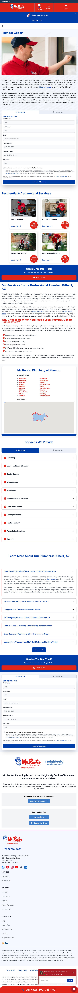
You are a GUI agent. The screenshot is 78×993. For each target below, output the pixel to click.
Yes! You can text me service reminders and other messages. (24, 168)
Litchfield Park (45, 384)
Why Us (4, 901)
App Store (40, 817)
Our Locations (7, 929)
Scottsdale (43, 392)
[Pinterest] (7, 867)
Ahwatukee (22, 378)
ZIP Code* (6, 159)
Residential (21, 112)
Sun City (43, 394)
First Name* (6, 119)
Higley (42, 382)
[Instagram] (12, 867)
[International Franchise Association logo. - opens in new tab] (5, 943)
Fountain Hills (23, 392)
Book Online (39, 9)
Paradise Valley (45, 388)
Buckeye (21, 384)
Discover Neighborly (37, 801)
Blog (3, 921)
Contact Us (6, 896)
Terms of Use (11, 970)
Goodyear (43, 378)
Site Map (5, 933)
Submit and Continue (39, 182)
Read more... (21, 399)
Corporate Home (8, 938)
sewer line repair (38, 311)
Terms (7, 173)
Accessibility (34, 970)
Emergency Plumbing (51, 253)
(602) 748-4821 (12, 849)
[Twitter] (21, 867)
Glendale (22, 395)
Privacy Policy (15, 173)
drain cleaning (52, 579)
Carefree (22, 386)
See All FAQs (39, 650)
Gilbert (21, 394)
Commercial (59, 112)
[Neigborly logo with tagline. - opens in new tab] (54, 762)
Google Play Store (40, 823)
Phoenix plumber (45, 87)
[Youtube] (16, 867)
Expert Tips (6, 925)
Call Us (48, 9)
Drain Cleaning (17, 219)
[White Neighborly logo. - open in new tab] (6, 1)
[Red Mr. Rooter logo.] (28, 762)
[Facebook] (3, 867)
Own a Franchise (8, 905)
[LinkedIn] (25, 867)
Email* (5, 135)
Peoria (42, 390)
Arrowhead (22, 380)
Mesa (42, 386)
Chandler (22, 388)
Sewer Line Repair (18, 253)
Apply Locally (6, 909)
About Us (5, 892)
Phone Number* (8, 143)
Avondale (22, 382)
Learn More (15, 226)
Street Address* (8, 151)
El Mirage (22, 390)
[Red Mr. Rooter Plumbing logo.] (39, 839)
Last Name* (6, 127)
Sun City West (45, 395)
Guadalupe (44, 380)
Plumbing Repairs (49, 219)
